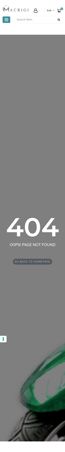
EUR (49, 10)
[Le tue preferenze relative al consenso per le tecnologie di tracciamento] (3, 339)
